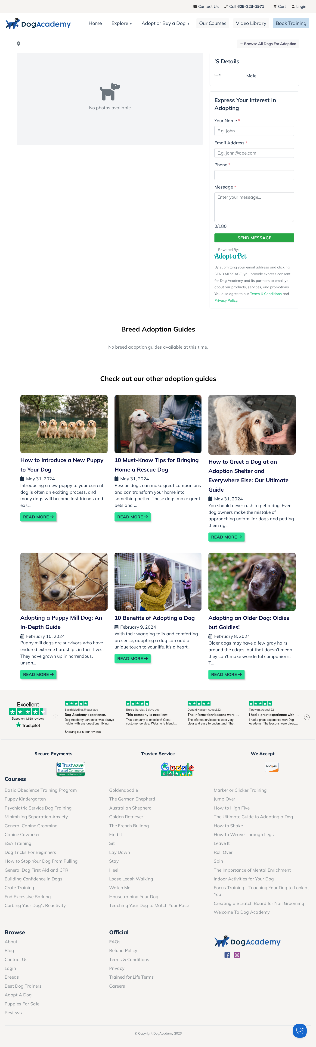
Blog (9, 950)
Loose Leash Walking (131, 879)
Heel (113, 870)
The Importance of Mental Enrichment (252, 870)
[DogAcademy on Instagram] (237, 955)
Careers (117, 986)
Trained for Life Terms (131, 977)
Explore (120, 23)
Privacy (116, 968)
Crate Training (19, 887)
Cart (281, 6)
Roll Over (223, 852)
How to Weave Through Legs (244, 834)
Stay (114, 861)
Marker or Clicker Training (240, 790)
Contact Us (208, 6)
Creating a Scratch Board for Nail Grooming (259, 903)
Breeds (12, 977)
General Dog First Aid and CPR (36, 870)
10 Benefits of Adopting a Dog (155, 617)
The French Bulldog (129, 825)
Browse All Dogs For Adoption (269, 43)
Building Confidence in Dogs (33, 879)
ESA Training (18, 843)
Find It (115, 834)
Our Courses (212, 23)
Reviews (13, 1012)
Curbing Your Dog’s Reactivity (35, 905)
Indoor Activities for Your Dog (244, 879)
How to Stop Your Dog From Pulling (41, 861)
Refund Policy (123, 950)
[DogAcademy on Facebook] (227, 955)
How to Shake (228, 825)
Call (246, 6)
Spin (218, 861)
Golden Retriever (126, 816)
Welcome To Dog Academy (242, 912)
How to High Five (232, 808)
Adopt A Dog (18, 995)
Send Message (254, 237)
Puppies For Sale (22, 1004)
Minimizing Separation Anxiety (36, 816)
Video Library (251, 23)
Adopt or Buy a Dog (164, 23)
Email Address (231, 143)
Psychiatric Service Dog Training (38, 808)
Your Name (227, 120)
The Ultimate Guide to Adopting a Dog (253, 816)
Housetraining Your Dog (133, 896)
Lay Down (119, 852)
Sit (112, 843)
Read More (36, 517)
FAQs (115, 941)
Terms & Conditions (266, 294)
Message (225, 187)
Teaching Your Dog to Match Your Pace (149, 905)
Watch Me (119, 887)
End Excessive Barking (28, 896)
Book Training (291, 23)
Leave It (222, 843)
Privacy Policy (225, 300)
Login (300, 6)
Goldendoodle (123, 790)
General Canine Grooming (31, 825)
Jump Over (224, 799)
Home (95, 23)
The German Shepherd (132, 799)
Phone (222, 164)
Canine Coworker (22, 834)
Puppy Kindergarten (25, 799)
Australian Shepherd (130, 808)
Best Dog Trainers (23, 986)
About (11, 941)
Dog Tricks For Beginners (30, 852)
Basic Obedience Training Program (41, 790)
